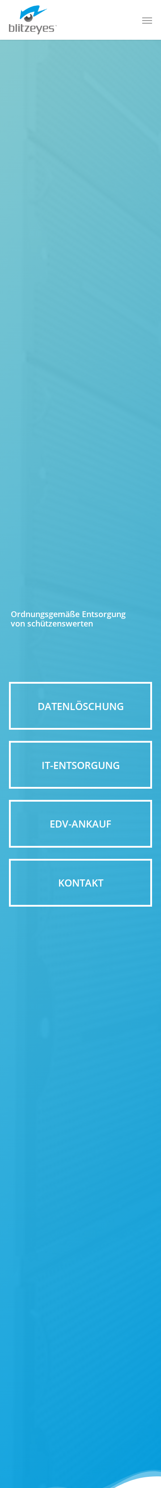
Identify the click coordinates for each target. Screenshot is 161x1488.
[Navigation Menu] (147, 20)
